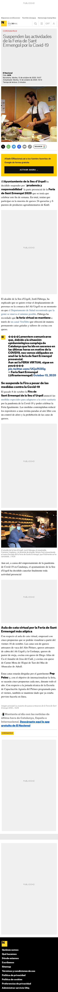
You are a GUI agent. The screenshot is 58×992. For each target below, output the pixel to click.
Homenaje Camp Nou (47, 18)
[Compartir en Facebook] (19, 147)
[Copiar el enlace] (30, 147)
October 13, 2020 (44, 375)
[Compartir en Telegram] (14, 147)
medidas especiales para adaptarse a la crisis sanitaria (28, 399)
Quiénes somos (10, 950)
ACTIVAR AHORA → (29, 170)
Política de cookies (12, 980)
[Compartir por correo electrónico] (24, 147)
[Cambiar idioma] (48, 23)
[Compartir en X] (3, 147)
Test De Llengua (29, 18)
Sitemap (6, 967)
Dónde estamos (10, 958)
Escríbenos (8, 963)
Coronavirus (7, 733)
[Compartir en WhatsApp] (8, 147)
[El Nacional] (4, 23)
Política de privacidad (13, 975)
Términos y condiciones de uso (18, 971)
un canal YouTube (20, 321)
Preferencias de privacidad (16, 984)
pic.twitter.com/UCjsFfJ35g (26, 369)
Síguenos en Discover (10, 18)
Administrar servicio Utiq (15, 988)
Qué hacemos (9, 954)
